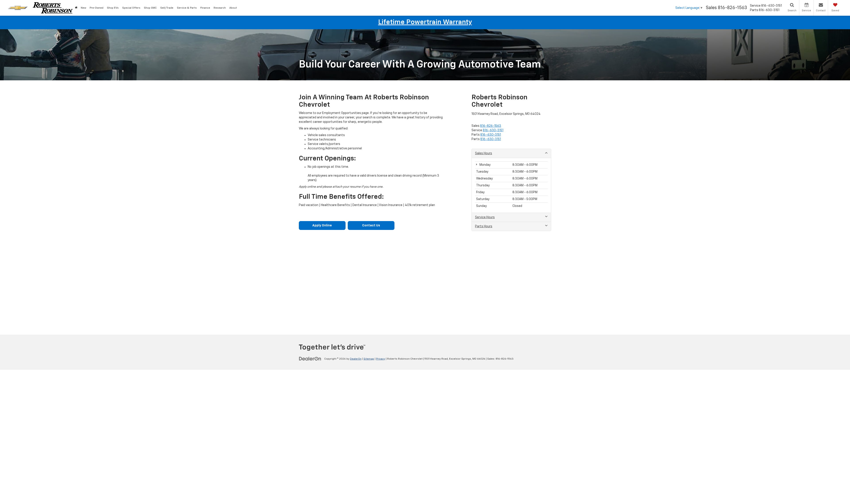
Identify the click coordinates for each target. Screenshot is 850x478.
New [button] (83, 8)
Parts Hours (483, 226)
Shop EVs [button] (113, 8)
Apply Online (322, 225)
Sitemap (368, 359)
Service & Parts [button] (187, 8)
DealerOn (355, 359)
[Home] (76, 8)
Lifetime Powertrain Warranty (425, 22)
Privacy (380, 359)
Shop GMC (150, 8)
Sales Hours (483, 153)
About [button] (233, 8)
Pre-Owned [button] (96, 8)
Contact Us (371, 225)
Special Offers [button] (131, 8)
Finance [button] (205, 8)
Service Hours (485, 217)
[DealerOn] (310, 358)
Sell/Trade (166, 8)
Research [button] (220, 8)
